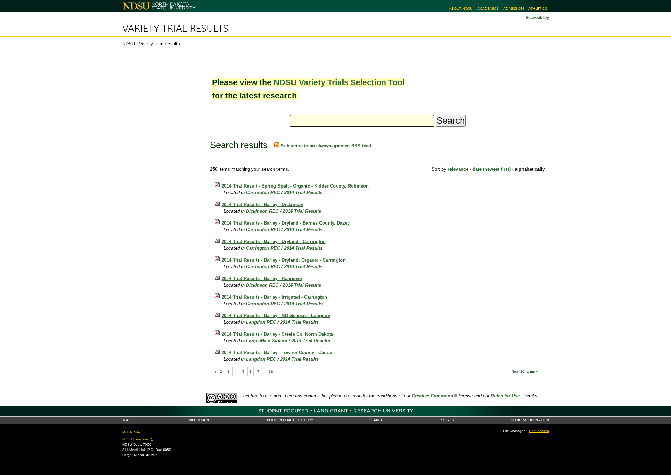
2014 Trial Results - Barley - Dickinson (262, 204)
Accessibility (537, 17)
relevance (458, 169)
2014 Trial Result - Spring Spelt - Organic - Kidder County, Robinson (295, 186)
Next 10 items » (525, 371)
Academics (488, 8)
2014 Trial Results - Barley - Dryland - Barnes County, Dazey (286, 223)
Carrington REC (263, 192)
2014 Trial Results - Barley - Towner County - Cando (277, 352)
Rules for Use (505, 396)
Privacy (447, 420)
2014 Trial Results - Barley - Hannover (262, 278)
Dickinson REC (262, 211)
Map (126, 420)
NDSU (128, 43)
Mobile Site (131, 432)
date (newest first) (491, 169)
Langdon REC (261, 322)
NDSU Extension (135, 439)
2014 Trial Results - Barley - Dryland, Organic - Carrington (284, 260)
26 (271, 371)
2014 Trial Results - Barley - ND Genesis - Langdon (276, 315)
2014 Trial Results (303, 192)
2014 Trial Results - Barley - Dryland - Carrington (274, 241)
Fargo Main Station (266, 340)
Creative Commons (432, 396)
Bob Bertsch (539, 431)
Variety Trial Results (175, 28)
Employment (198, 420)
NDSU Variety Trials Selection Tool (339, 82)
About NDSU (460, 8)
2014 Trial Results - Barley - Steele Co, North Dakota (277, 334)
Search (376, 420)
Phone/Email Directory (290, 420)
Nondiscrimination (530, 420)
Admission (513, 8)
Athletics (537, 8)
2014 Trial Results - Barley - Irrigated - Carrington (274, 297)
